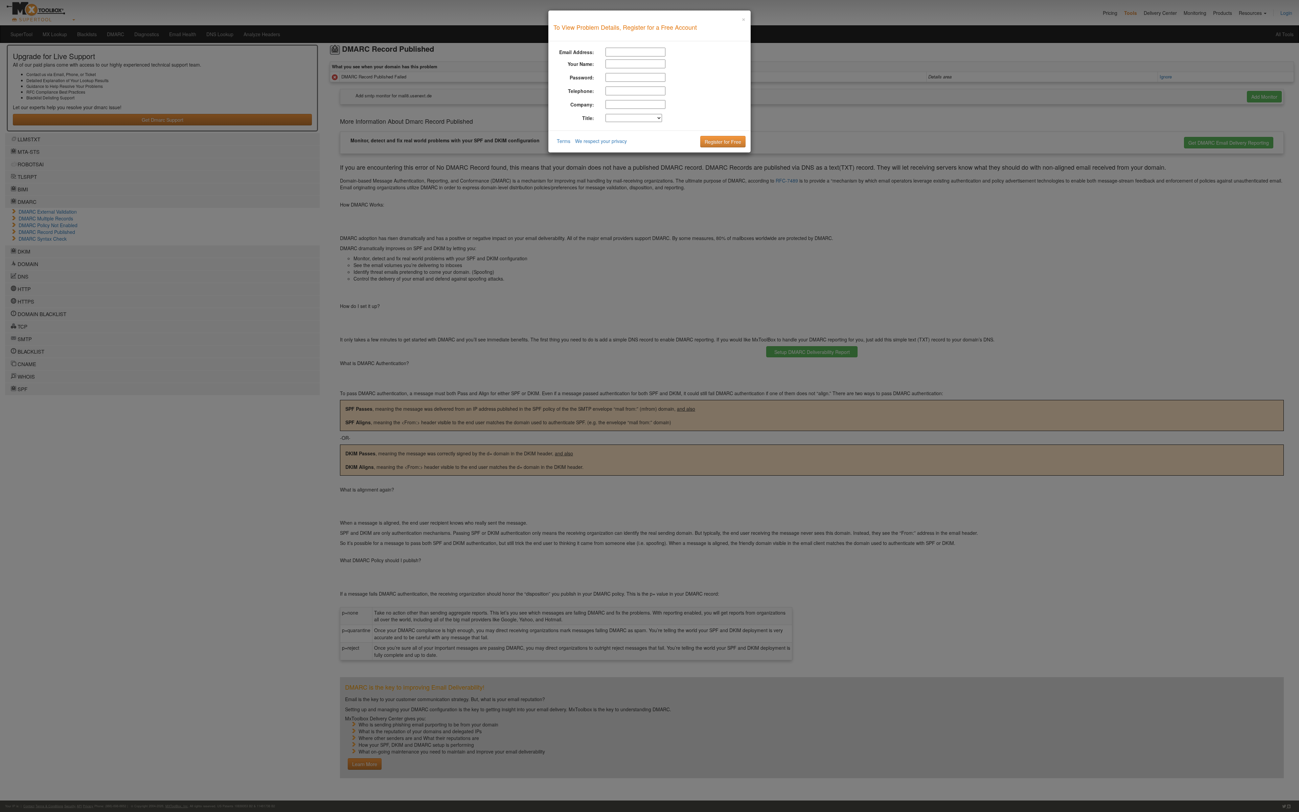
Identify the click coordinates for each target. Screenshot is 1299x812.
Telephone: (581, 91)
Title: (588, 118)
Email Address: (576, 52)
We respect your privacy (601, 141)
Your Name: (581, 64)
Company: (582, 104)
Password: (582, 77)
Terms (563, 141)
